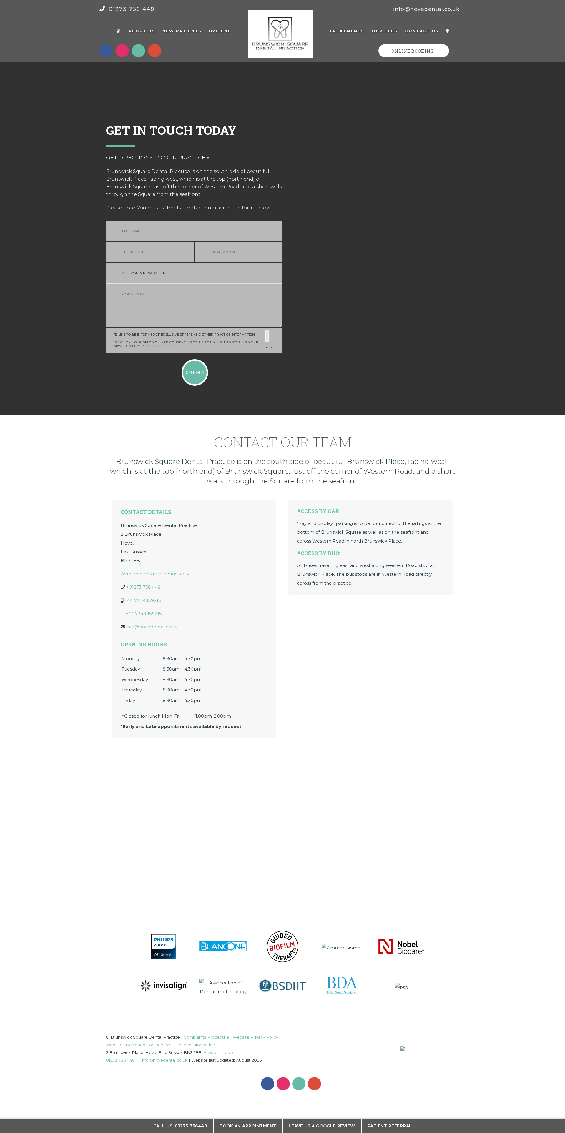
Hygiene (220, 31)
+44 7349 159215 (142, 600)
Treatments (346, 31)
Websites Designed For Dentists (138, 1044)
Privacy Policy (161, 346)
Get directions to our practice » (158, 157)
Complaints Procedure (206, 1037)
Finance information (195, 1044)
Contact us (422, 31)
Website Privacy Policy (255, 1037)
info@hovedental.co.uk (426, 9)
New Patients (182, 31)
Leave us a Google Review (322, 1126)
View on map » (218, 1052)
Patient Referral (390, 1126)
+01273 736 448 (143, 587)
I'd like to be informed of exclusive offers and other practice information (192, 340)
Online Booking (412, 51)
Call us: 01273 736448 (180, 1126)
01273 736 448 (130, 9)
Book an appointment (248, 1126)
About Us (141, 31)
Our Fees (385, 31)
